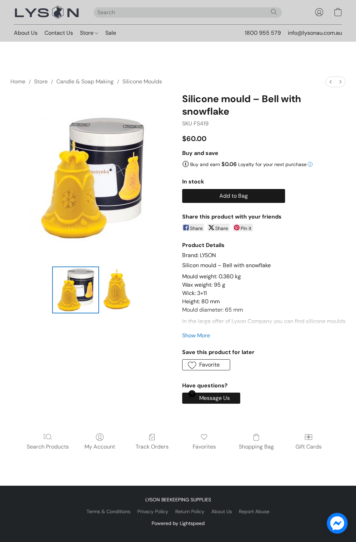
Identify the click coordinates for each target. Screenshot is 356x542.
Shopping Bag (256, 446)
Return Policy (189, 511)
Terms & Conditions (108, 511)
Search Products (48, 446)
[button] (47, 12)
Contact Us (58, 32)
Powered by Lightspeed (178, 523)
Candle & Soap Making (85, 81)
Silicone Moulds (142, 81)
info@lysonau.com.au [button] (315, 32)
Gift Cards (309, 446)
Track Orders (152, 446)
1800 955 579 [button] (263, 32)
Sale (110, 32)
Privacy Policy (152, 511)
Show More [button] (196, 335)
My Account (99, 446)
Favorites (204, 446)
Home (17, 81)
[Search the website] (274, 12)
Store (87, 32)
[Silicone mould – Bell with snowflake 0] (75, 289)
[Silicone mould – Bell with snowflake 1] (117, 289)
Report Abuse (254, 511)
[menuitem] (330, 82)
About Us (26, 32)
